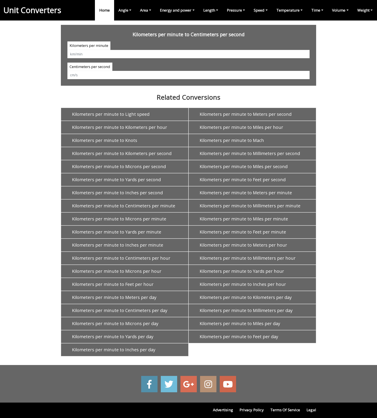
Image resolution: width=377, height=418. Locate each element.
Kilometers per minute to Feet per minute (243, 232)
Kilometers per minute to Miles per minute (244, 219)
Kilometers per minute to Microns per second (119, 166)
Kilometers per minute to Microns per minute (119, 219)
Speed (259, 10)
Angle (123, 10)
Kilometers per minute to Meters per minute (246, 193)
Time (315, 10)
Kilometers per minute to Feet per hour (113, 284)
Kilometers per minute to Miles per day (240, 323)
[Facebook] (149, 384)
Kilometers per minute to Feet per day (239, 337)
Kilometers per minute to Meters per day (114, 297)
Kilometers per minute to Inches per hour (243, 284)
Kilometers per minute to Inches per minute (117, 245)
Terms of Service (285, 409)
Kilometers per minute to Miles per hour (241, 127)
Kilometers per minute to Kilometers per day (246, 297)
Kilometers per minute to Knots (104, 140)
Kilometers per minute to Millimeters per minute (250, 206)
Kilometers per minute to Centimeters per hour (121, 258)
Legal (311, 409)
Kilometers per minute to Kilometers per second (121, 153)
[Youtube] (228, 384)
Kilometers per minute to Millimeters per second (250, 153)
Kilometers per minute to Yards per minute (116, 232)
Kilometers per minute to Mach (232, 140)
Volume (338, 10)
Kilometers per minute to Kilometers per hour (119, 127)
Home (104, 10)
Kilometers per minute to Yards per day (112, 337)
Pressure (234, 10)
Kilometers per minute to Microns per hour (116, 271)
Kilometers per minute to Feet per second (243, 180)
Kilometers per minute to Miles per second (244, 166)
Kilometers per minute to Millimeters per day (246, 310)
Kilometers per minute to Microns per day (115, 323)
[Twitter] (169, 384)
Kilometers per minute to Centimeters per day (119, 310)
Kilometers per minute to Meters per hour (243, 245)
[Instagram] (208, 384)
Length (209, 10)
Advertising (223, 409)
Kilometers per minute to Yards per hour (242, 271)
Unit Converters (32, 10)
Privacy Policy (252, 409)
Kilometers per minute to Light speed (110, 114)
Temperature (288, 10)
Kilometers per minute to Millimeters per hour (248, 258)
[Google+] (188, 384)
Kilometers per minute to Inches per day (113, 350)
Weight (363, 10)
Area (144, 10)
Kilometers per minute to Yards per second (116, 180)
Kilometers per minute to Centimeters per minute (123, 206)
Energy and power (175, 10)
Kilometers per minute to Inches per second (117, 193)
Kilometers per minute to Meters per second (245, 114)
